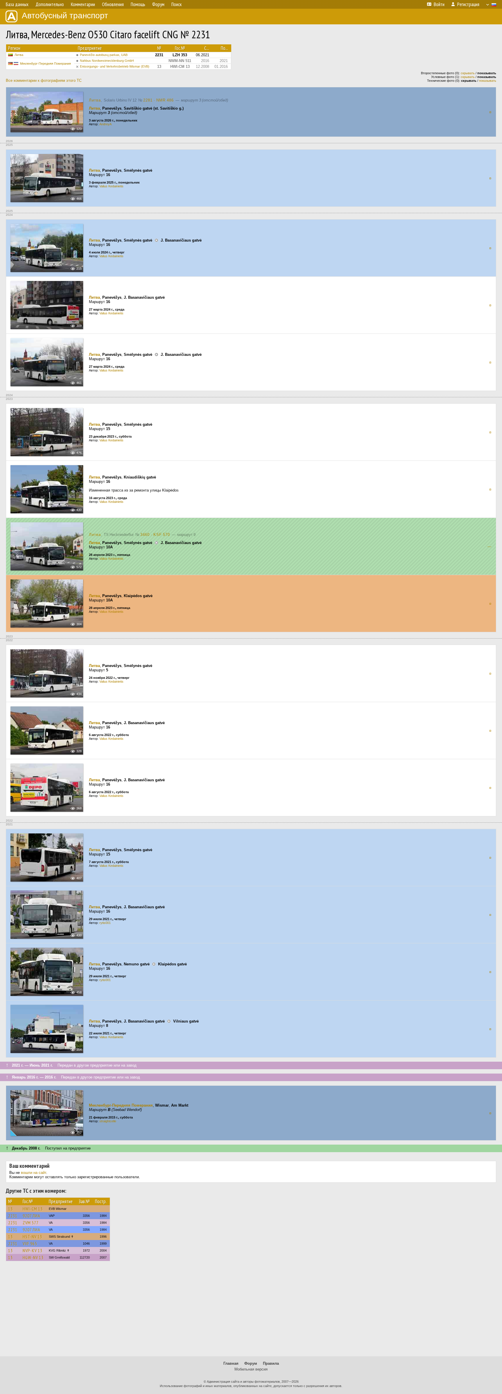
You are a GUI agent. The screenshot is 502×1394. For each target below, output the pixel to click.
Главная (231, 1363)
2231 (12, 1216)
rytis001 (105, 923)
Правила (271, 1363)
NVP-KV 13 (32, 1250)
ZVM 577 (31, 1223)
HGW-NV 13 (33, 1257)
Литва (19, 55)
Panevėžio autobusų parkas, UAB (104, 55)
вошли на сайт (33, 1172)
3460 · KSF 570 (155, 534)
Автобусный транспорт (65, 15)
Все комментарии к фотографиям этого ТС (44, 80)
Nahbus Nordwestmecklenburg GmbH (107, 60)
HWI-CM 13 (33, 1209)
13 (10, 1209)
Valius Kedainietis (111, 186)
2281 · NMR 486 (158, 100)
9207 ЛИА (31, 1216)
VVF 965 (30, 1243)
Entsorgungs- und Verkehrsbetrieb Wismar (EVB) (114, 66)
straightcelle (107, 1121)
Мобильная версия (251, 1369)
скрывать (468, 73)
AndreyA (105, 124)
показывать (487, 80)
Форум (250, 1363)
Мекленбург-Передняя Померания (45, 63)
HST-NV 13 (32, 1236)
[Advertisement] (251, 1311)
